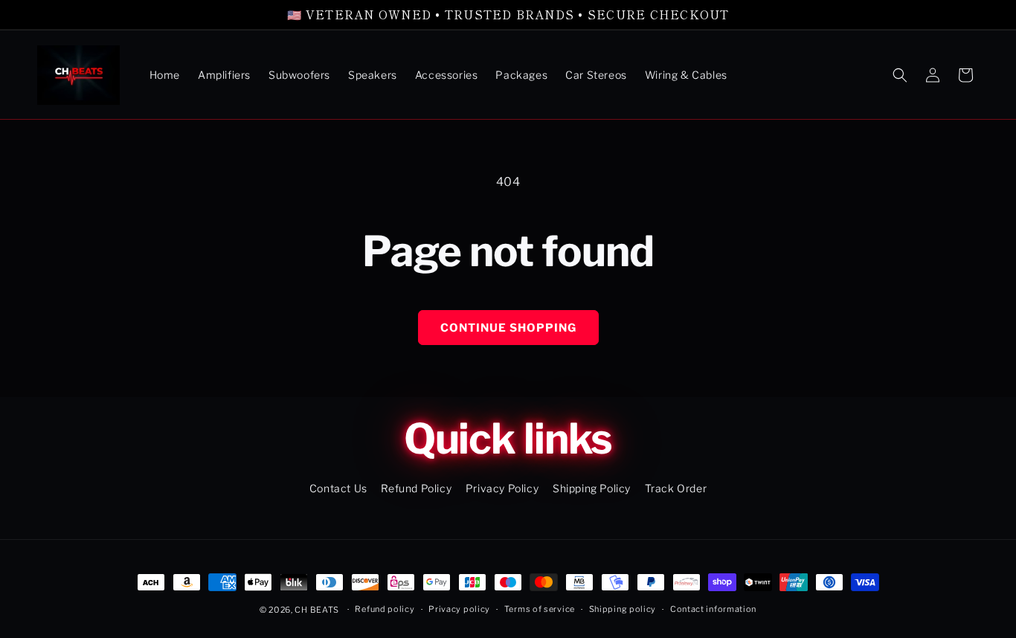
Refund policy (384, 609)
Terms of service (539, 609)
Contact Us (338, 488)
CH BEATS (318, 610)
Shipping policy (623, 609)
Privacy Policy (502, 488)
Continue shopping (508, 328)
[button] (900, 75)
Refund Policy (416, 488)
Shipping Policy (592, 488)
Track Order (676, 488)
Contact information (713, 609)
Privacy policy (459, 609)
